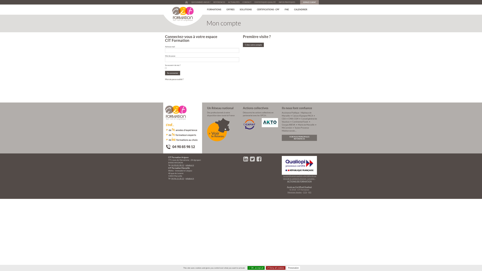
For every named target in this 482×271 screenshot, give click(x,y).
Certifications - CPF (268, 9)
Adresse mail (170, 47)
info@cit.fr (190, 165)
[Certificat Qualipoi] (299, 165)
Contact (247, 2)
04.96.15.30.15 (177, 179)
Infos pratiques (287, 2)
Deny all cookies (276, 268)
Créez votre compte (253, 45)
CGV (305, 192)
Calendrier (300, 9)
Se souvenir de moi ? (173, 65)
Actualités (233, 2)
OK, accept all (256, 268)
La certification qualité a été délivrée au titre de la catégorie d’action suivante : (299, 181)
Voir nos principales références (299, 138)
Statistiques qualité (265, 2)
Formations (214, 9)
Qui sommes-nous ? (200, 2)
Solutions (246, 9)
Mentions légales (295, 192)
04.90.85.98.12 (177, 165)
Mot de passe (170, 56)
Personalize (293, 268)
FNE (287, 9)
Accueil (186, 2)
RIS (309, 192)
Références (219, 2)
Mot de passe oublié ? (174, 79)
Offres (230, 9)
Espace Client (309, 2)
